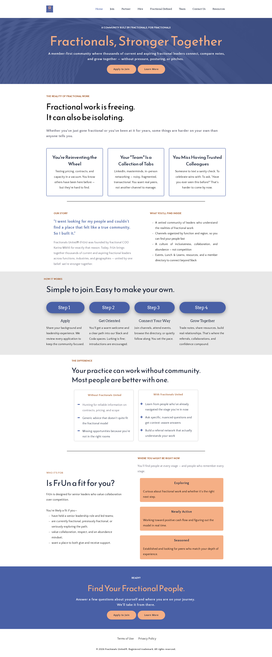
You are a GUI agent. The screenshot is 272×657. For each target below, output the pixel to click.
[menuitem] (99, 9)
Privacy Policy (147, 638)
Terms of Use (125, 638)
